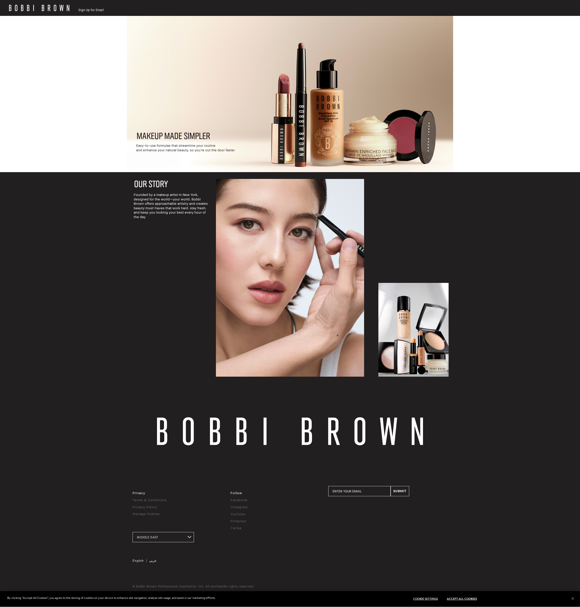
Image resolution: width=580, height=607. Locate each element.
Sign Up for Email (91, 10)
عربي (153, 560)
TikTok (236, 528)
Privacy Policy (145, 507)
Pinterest (238, 521)
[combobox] (163, 537)
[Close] (573, 599)
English (138, 560)
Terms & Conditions (150, 500)
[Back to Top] (566, 460)
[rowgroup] (290, 94)
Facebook (239, 500)
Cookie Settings (425, 599)
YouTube (237, 514)
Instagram (239, 507)
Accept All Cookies (462, 599)
